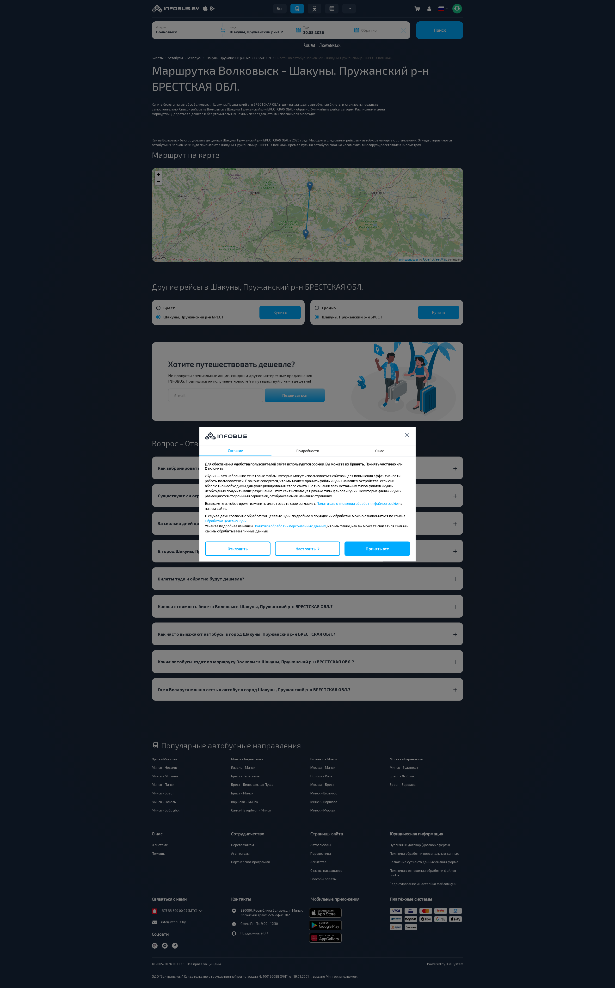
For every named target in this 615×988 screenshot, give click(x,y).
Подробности (307, 450)
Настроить (305, 548)
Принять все (377, 548)
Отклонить (238, 548)
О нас (379, 450)
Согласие (235, 450)
